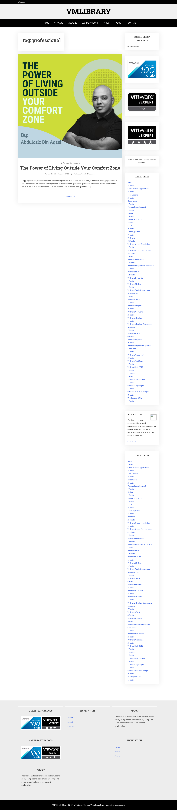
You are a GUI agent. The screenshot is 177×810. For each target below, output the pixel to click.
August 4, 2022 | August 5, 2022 (57, 174)
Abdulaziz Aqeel (80, 174)
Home (46, 23)
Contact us (132, 441)
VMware (58, 23)
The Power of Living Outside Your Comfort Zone (70, 168)
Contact (133, 23)
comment (92, 174)
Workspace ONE (90, 23)
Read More (70, 196)
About (119, 23)
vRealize (72, 23)
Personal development (71, 163)
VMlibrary (88, 11)
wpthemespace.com (116, 805)
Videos (107, 23)
